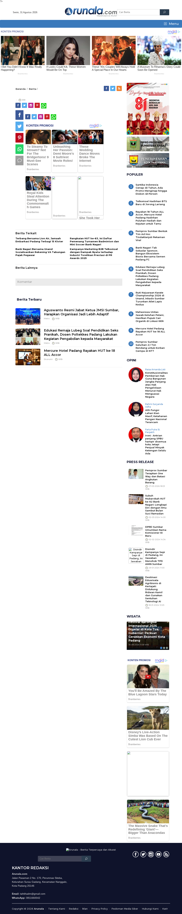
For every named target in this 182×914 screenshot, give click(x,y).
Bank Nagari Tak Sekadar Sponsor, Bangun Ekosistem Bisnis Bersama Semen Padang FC (150, 253)
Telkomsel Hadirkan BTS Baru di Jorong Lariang (151, 203)
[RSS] (119, 88)
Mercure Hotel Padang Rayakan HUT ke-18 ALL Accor (150, 331)
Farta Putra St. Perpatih (152, 431)
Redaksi (73, 908)
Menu (173, 24)
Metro (47, 318)
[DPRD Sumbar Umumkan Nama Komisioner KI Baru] (136, 530)
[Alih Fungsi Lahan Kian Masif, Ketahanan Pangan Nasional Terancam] (136, 409)
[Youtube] (158, 855)
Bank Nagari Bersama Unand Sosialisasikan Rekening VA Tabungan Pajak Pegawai (40, 252)
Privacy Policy (99, 908)
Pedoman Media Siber (124, 908)
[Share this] (19, 115)
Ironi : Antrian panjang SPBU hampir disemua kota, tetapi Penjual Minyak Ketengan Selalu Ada (155, 444)
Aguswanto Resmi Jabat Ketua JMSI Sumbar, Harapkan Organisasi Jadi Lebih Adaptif (81, 312)
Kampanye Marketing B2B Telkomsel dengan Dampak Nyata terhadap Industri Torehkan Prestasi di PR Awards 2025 (94, 254)
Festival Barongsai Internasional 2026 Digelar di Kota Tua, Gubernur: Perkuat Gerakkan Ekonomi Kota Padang (147, 631)
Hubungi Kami (150, 908)
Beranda (20, 88)
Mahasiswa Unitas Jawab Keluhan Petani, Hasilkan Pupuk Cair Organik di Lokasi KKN (150, 316)
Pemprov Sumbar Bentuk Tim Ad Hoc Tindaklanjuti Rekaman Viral (151, 236)
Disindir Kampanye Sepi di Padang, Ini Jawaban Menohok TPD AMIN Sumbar (155, 557)
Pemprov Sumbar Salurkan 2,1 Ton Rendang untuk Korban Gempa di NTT (150, 346)
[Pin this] (19, 138)
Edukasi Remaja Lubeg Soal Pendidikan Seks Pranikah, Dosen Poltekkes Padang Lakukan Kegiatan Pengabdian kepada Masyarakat (81, 334)
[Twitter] (113, 88)
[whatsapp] (44, 105)
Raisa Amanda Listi (155, 369)
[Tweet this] (19, 126)
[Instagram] (31, 105)
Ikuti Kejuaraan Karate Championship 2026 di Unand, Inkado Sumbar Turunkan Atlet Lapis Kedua (150, 298)
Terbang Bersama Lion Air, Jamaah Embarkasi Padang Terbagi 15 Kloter (39, 240)
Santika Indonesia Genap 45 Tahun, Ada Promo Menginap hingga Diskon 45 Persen (151, 189)
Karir (165, 908)
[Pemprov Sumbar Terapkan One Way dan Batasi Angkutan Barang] (136, 473)
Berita (32, 88)
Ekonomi (48, 359)
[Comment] (19, 160)
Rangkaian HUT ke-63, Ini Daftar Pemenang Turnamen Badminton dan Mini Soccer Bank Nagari (94, 241)
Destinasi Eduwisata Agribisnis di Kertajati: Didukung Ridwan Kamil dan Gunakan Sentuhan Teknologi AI (153, 589)
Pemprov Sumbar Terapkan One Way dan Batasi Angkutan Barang (156, 476)
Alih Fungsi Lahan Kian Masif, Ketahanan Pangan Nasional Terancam (156, 416)
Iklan (85, 908)
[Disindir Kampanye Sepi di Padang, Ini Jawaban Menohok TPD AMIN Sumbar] (136, 555)
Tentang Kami (56, 908)
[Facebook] (106, 88)
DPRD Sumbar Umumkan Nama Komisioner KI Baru (155, 531)
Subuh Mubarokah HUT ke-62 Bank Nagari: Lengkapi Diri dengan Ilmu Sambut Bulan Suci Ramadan (156, 504)
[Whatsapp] (19, 149)
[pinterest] (37, 105)
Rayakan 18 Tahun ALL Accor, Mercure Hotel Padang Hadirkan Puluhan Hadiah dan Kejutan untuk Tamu (150, 217)
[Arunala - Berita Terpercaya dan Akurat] (91, 11)
